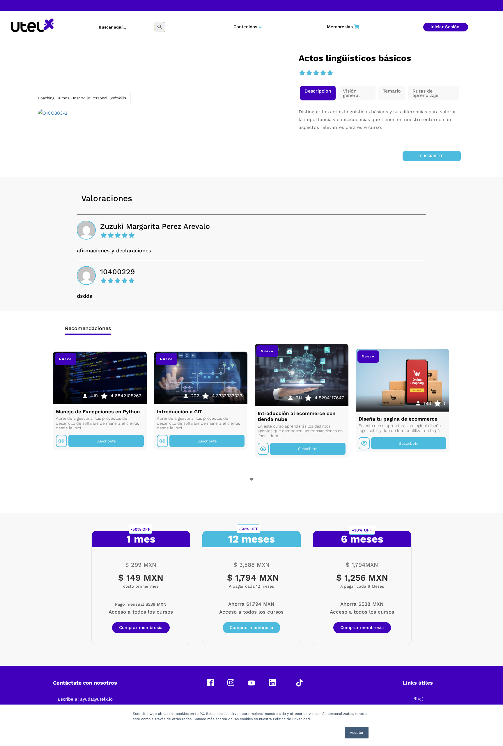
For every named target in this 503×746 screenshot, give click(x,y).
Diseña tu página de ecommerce (398, 419)
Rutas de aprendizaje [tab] (425, 93)
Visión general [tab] (351, 93)
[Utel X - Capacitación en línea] (32, 27)
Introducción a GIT (179, 411)
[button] (318, 93)
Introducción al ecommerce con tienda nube (297, 416)
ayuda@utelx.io (96, 699)
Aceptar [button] (357, 733)
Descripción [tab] (317, 91)
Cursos (62, 98)
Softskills (117, 98)
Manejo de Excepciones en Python (98, 411)
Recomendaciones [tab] (88, 328)
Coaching (46, 98)
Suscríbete (431, 156)
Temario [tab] (392, 91)
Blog (418, 698)
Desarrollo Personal (89, 98)
